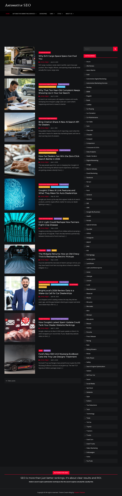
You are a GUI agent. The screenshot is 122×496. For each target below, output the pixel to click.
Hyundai (89, 229)
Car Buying (43, 13)
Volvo (88, 457)
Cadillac (88, 105)
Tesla (88, 418)
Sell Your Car (90, 375)
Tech (88, 409)
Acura (88, 62)
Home (8, 13)
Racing (88, 341)
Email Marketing (91, 173)
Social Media (73, 284)
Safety (88, 362)
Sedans (88, 371)
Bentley (89, 87)
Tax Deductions (91, 405)
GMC (48, 250)
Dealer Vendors (91, 156)
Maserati (89, 293)
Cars (51, 13)
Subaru (88, 401)
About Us (69, 13)
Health (88, 216)
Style (59, 13)
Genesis (89, 199)
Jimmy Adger (44, 62)
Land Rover (90, 263)
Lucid (88, 285)
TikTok (88, 422)
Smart (88, 379)
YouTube (89, 461)
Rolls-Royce (90, 358)
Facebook (89, 178)
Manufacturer (91, 289)
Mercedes (89, 306)
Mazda (88, 298)
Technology (61, 86)
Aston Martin (90, 70)
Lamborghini (90, 259)
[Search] (115, 49)
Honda (88, 220)
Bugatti (88, 96)
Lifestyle (89, 276)
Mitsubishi (90, 319)
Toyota (88, 427)
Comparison (90, 143)
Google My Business (93, 212)
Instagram (89, 238)
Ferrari (88, 182)
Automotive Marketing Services (24, 13)
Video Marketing (92, 448)
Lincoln (88, 281)
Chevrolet (42, 250)
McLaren (89, 302)
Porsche (89, 332)
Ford (40, 350)
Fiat (87, 186)
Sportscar (47, 350)
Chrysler (89, 135)
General (89, 195)
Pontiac (88, 328)
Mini (87, 311)
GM (87, 203)
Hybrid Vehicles (91, 225)
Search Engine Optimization (47, 86)
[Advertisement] (61, 29)
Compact (89, 139)
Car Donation (90, 113)
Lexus (88, 272)
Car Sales (89, 122)
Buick (88, 100)
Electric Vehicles (91, 169)
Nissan (88, 324)
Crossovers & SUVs (44, 52)
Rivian (88, 354)
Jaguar (88, 242)
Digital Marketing (64, 84)
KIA (87, 251)
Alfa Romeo (90, 66)
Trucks (54, 250)
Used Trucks (90, 444)
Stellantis (89, 392)
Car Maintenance (92, 117)
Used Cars (89, 439)
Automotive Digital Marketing (47, 84)
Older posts (11, 381)
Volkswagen (90, 452)
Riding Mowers (91, 349)
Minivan (89, 315)
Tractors (65, 218)
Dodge (88, 165)
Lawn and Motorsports (45, 218)
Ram (87, 345)
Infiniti (88, 233)
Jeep (87, 246)
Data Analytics (64, 184)
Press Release (91, 336)
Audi (87, 74)
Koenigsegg (90, 255)
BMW (88, 92)
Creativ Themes (79, 492)
